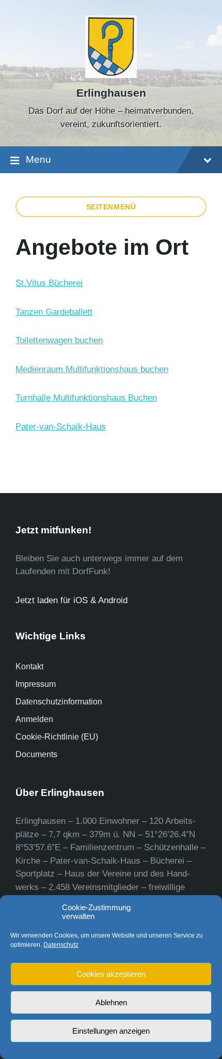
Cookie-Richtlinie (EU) (56, 736)
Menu (38, 159)
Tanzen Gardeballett (53, 312)
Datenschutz (60, 944)
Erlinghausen (111, 93)
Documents (36, 754)
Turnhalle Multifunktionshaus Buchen (86, 398)
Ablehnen (111, 1002)
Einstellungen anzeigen (111, 1030)
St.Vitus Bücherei (49, 283)
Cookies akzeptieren (111, 974)
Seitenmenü (111, 207)
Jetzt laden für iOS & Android (71, 600)
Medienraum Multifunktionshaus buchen (91, 369)
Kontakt (29, 666)
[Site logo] (111, 75)
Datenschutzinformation (58, 701)
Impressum (35, 684)
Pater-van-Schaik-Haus (60, 427)
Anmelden (34, 719)
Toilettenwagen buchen (59, 340)
